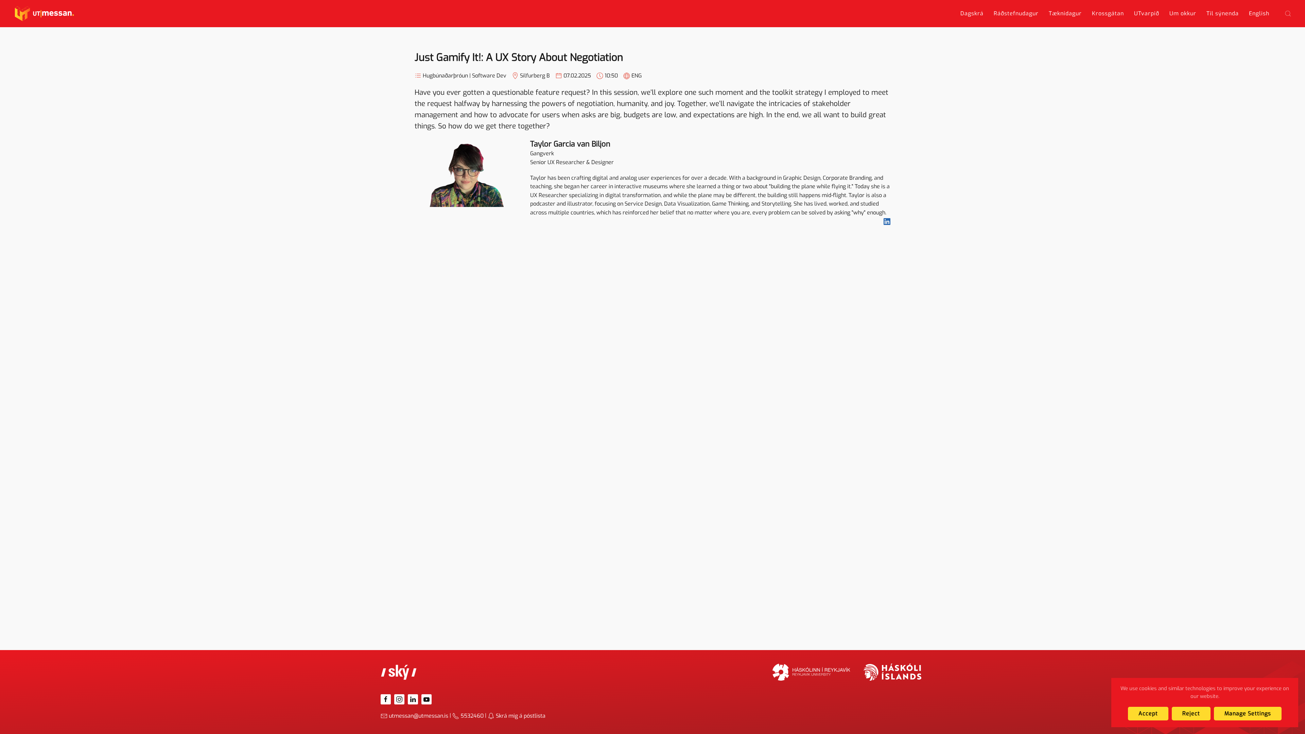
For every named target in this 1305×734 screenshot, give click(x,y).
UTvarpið (1146, 13)
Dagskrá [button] (972, 13)
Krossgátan (1108, 13)
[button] (1288, 13)
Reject (1191, 713)
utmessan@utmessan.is (418, 715)
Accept (1148, 713)
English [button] (1259, 13)
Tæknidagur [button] (1065, 13)
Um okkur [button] (1182, 13)
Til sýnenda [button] (1222, 13)
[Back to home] (44, 13)
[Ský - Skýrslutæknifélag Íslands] (399, 672)
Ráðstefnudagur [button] (1016, 13)
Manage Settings (1247, 713)
